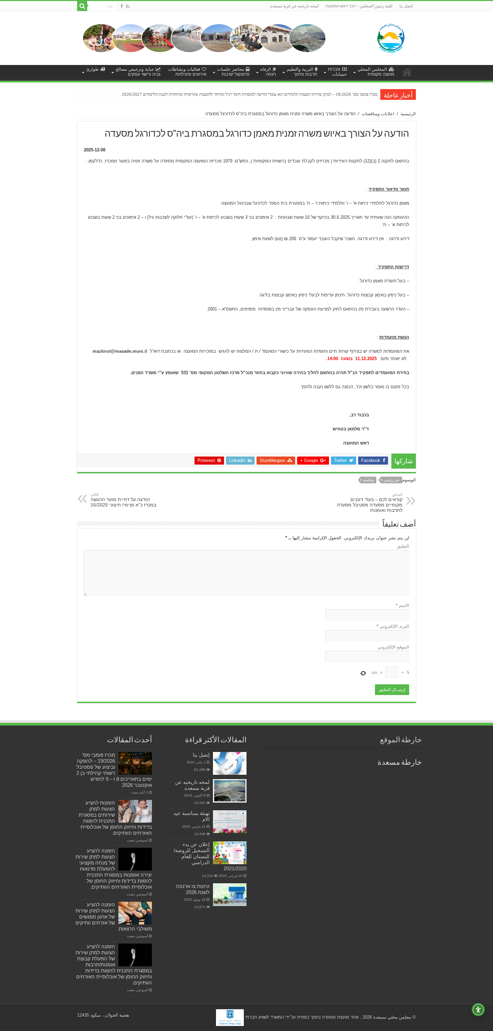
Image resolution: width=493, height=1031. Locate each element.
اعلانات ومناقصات (378, 113)
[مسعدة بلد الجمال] (204, 37)
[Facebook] (122, 6)
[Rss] (127, 6)
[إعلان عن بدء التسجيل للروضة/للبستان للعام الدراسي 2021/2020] (229, 852)
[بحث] (82, 6)
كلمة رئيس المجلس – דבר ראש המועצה (359, 6)
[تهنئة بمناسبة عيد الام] (229, 821)
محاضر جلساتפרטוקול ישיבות (233, 72)
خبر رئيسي (391, 480)
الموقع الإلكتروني (393, 646)
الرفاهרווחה (268, 72)
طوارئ (92, 69)
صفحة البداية (407, 72)
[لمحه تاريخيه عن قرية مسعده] (229, 790)
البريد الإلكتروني (393, 626)
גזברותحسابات (337, 72)
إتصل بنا (406, 6)
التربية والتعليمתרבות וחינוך (302, 72)
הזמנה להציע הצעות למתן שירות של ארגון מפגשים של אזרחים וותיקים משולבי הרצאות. (113, 917)
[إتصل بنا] (229, 763)
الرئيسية (408, 113)
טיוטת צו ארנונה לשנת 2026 (193, 889)
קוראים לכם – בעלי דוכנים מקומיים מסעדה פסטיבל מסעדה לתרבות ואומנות (369, 502)
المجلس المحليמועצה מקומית (376, 72)
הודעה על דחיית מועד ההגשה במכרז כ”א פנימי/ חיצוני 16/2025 (123, 499)
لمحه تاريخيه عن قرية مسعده (294, 6)
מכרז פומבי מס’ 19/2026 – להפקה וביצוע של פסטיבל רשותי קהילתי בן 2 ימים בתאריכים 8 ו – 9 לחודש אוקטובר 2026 (114, 770)
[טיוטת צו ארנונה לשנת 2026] (229, 894)
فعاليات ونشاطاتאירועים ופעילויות (187, 72)
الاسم (402, 605)
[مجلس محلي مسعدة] (391, 37)
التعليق (403, 546)
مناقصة (368, 480)
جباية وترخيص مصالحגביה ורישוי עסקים (138, 72)
